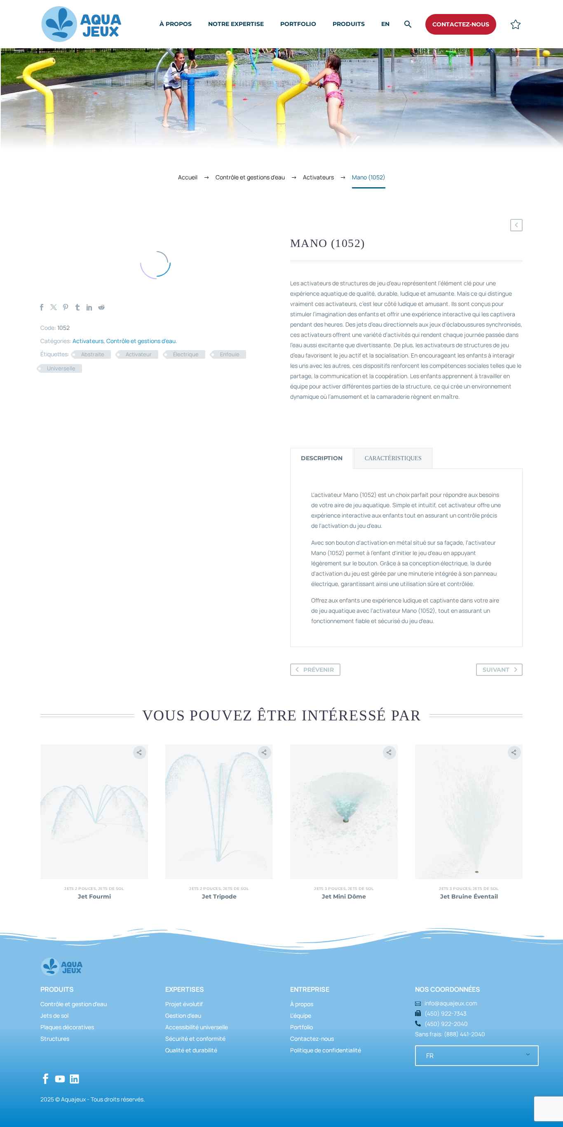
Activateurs (88, 341)
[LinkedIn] (89, 307)
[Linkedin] (74, 1079)
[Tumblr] (77, 307)
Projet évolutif (184, 1004)
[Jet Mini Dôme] (344, 811)
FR (430, 1055)
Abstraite (92, 354)
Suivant (496, 669)
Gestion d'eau (183, 1015)
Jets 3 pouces (330, 888)
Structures (54, 1038)
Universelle (61, 368)
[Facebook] (41, 307)
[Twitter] (53, 307)
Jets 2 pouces (80, 888)
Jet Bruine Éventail (469, 896)
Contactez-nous (312, 1038)
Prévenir (318, 669)
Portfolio (298, 24)
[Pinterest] (65, 307)
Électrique (186, 354)
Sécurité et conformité (195, 1038)
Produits (349, 24)
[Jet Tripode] (219, 811)
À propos (176, 24)
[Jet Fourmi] (94, 811)
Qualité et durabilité (191, 1050)
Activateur (139, 354)
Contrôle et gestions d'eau (141, 341)
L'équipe (300, 1015)
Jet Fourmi (94, 896)
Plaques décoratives (67, 1027)
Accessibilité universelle (196, 1027)
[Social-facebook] (45, 1079)
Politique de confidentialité (325, 1050)
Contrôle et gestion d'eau (73, 1004)
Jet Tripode (219, 896)
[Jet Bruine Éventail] (469, 811)
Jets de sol (111, 888)
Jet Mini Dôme (344, 896)
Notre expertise (236, 24)
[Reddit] (101, 307)
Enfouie (229, 354)
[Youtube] (60, 1079)
